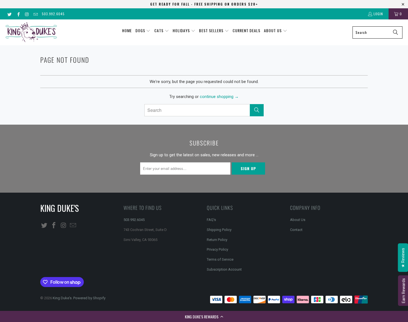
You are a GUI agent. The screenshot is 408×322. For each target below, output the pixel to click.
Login (378, 13)
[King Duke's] (31, 32)
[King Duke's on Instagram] (26, 13)
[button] (204, 316)
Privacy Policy (217, 249)
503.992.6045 (53, 13)
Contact (296, 230)
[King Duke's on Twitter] (9, 13)
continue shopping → (219, 96)
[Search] (395, 32)
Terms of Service (220, 259)
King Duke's (62, 298)
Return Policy (217, 240)
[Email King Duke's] (35, 13)
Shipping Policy (219, 230)
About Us (297, 220)
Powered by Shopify (89, 298)
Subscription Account (224, 269)
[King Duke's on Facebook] (18, 13)
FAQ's (211, 220)
